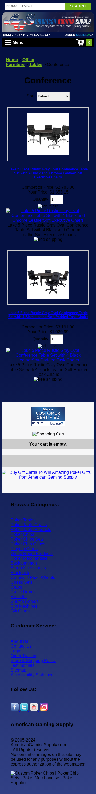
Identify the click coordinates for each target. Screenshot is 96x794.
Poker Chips (22, 534)
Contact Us (21, 646)
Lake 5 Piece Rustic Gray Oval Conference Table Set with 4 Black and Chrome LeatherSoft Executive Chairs (48, 173)
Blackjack (20, 572)
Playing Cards (24, 548)
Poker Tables (23, 520)
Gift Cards (20, 611)
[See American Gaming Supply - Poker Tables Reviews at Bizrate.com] (48, 416)
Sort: (31, 96)
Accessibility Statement (33, 675)
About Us (19, 641)
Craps (16, 587)
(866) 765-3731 (14, 35)
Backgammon (24, 563)
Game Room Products (32, 553)
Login (16, 651)
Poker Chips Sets (27, 539)
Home (12, 59)
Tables (35, 64)
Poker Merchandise (29, 558)
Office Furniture (20, 62)
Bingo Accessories (28, 568)
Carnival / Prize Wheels (33, 577)
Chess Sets (22, 582)
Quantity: (41, 199)
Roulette (19, 596)
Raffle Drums (23, 592)
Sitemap (18, 670)
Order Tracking (25, 655)
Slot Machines (24, 606)
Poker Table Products (31, 529)
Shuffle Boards (25, 601)
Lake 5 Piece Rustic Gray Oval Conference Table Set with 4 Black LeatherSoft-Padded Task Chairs (48, 315)
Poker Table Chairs (29, 525)
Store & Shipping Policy (33, 660)
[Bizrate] (86, 429)
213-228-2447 (39, 35)
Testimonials (22, 665)
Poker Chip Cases (28, 544)
